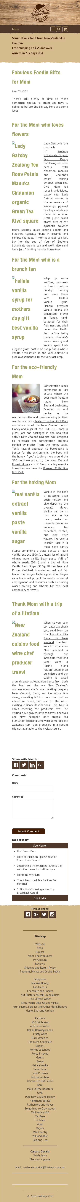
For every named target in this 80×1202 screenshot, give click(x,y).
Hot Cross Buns (26, 851)
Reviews (40, 963)
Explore (40, 952)
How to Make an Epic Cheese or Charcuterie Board (37, 858)
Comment (17, 796)
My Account (40, 959)
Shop (40, 948)
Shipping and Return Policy (40, 967)
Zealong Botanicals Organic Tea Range (56, 155)
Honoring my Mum (28, 874)
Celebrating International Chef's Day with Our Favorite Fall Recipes (39, 867)
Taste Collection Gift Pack (51, 421)
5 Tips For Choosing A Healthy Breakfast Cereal (35, 890)
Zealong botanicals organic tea (40, 243)
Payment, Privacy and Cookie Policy (40, 971)
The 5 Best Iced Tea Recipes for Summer (37, 881)
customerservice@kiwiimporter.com (44, 1167)
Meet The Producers (40, 956)
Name (15, 783)
